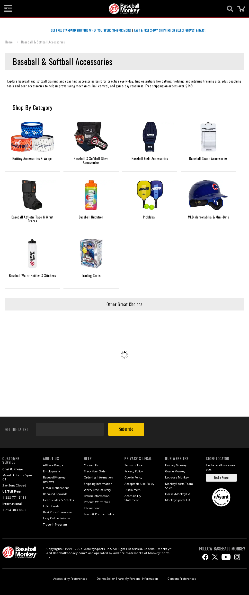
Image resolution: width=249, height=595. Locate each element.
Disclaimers (132, 490)
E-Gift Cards (51, 506)
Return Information (96, 496)
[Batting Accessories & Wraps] (32, 137)
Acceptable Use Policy (139, 484)
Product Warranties (97, 502)
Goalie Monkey (175, 471)
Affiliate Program (54, 465)
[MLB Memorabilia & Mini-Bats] (208, 195)
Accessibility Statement (132, 498)
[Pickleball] (150, 195)
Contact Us (91, 465)
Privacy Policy (133, 471)
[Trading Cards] (91, 254)
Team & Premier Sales (99, 514)
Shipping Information (98, 484)
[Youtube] (226, 557)
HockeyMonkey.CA (177, 494)
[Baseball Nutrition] (91, 195)
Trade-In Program (55, 524)
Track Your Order (95, 471)
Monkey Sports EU (177, 500)
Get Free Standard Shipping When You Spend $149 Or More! (91, 30)
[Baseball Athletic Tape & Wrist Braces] (32, 195)
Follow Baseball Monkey (222, 549)
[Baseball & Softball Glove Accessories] (91, 137)
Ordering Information (98, 477)
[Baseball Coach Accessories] (208, 137)
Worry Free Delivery (97, 490)
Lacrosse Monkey (177, 477)
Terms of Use (133, 465)
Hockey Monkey (176, 465)
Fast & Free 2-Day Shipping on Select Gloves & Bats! (170, 30)
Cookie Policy (133, 477)
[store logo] (122, 8)
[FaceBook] (205, 557)
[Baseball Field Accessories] (150, 137)
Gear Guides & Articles (58, 500)
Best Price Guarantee (57, 512)
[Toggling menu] (8, 9)
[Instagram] (237, 557)
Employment (51, 471)
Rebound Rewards (55, 494)
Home (9, 41)
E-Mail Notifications (56, 488)
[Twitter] (215, 557)
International (92, 508)
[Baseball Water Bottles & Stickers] (32, 254)
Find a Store (221, 477)
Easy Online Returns (56, 518)
